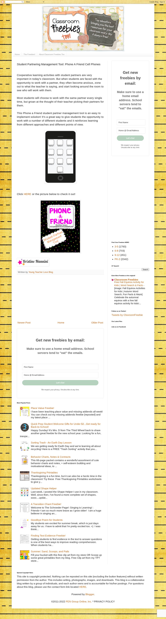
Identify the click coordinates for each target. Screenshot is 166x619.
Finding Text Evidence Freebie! (48, 535)
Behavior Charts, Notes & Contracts (51, 457)
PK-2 (117, 259)
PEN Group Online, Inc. (79, 601)
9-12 (117, 255)
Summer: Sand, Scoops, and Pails (50, 551)
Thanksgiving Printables (44, 472)
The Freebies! (29, 54)
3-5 (116, 246)
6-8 (116, 250)
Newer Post (24, 322)
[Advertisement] (60, 298)
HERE (27, 194)
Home (17, 54)
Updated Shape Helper (44, 488)
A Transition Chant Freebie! (46, 504)
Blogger (89, 594)
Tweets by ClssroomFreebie (127, 315)
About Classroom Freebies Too (51, 54)
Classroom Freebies (126, 279)
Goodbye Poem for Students (47, 520)
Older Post (97, 322)
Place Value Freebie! (42, 408)
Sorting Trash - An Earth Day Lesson (51, 442)
